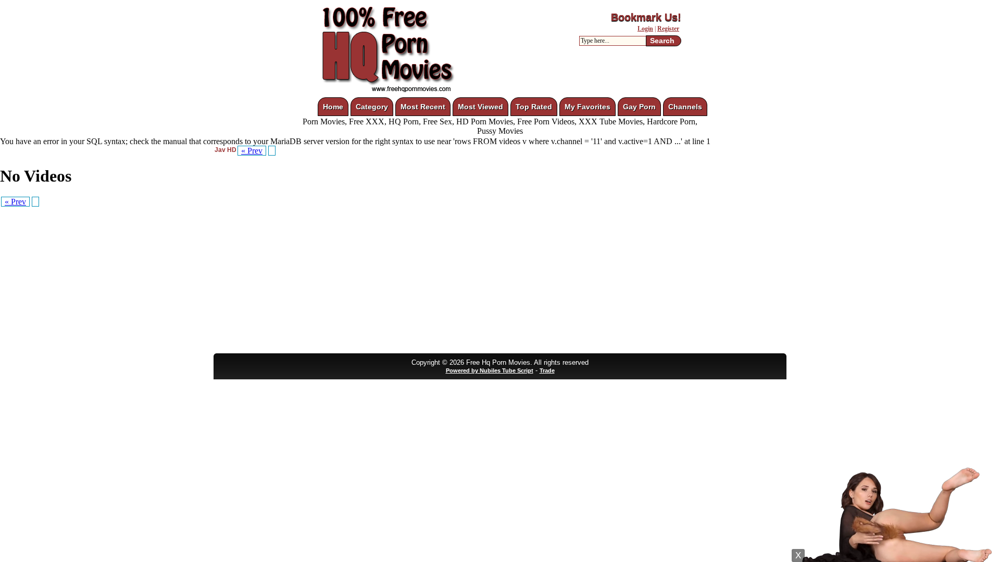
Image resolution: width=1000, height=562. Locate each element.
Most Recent (423, 107)
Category (372, 107)
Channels (685, 107)
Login (645, 28)
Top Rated (534, 107)
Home (333, 107)
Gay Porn (639, 107)
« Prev (251, 150)
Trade (547, 370)
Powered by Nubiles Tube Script (489, 370)
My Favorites (587, 107)
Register (668, 28)
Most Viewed (480, 107)
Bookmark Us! (646, 17)
